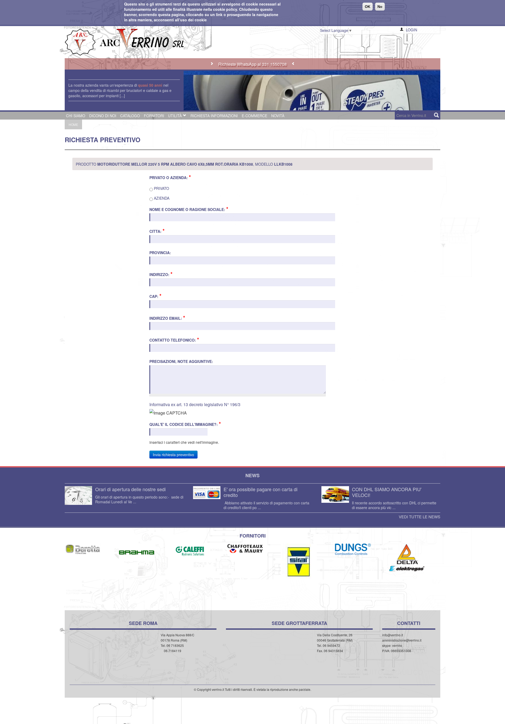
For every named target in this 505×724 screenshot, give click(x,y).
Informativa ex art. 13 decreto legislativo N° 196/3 (194, 404)
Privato (161, 188)
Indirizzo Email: (167, 318)
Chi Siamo (75, 115)
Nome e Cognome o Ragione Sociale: (188, 209)
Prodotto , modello (184, 164)
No (379, 6)
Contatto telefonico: (174, 340)
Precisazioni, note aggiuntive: (181, 361)
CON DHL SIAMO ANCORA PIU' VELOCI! (386, 492)
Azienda (161, 198)
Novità (277, 115)
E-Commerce (254, 115)
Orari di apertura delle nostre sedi (130, 489)
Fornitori (154, 115)
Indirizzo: (161, 274)
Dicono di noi (102, 115)
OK (367, 6)
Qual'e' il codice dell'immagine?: (185, 424)
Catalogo (130, 115)
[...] (122, 95)
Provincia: (160, 252)
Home (73, 124)
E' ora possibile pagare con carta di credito (260, 492)
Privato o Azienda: (170, 177)
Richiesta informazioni (214, 115)
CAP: (155, 296)
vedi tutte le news (419, 516)
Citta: (157, 231)
